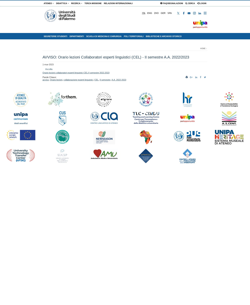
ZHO (156, 13)
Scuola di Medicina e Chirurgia (104, 36)
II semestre (105, 80)
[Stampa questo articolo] (187, 77)
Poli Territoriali (134, 36)
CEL (96, 80)
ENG (149, 13)
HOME (202, 48)
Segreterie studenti (55, 36)
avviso (46, 80)
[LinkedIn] (196, 77)
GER (163, 13)
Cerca (191, 3)
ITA (143, 13)
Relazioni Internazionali (118, 3)
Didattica (62, 3)
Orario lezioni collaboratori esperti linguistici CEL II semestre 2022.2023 (76, 72)
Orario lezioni (56, 80)
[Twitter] (205, 77)
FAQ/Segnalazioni (172, 3)
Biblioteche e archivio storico (164, 36)
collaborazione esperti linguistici (78, 80)
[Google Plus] (191, 77)
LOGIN (202, 3)
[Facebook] (201, 77)
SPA (170, 13)
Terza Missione (93, 3)
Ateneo (48, 3)
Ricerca (76, 3)
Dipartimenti (77, 36)
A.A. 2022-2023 (119, 80)
